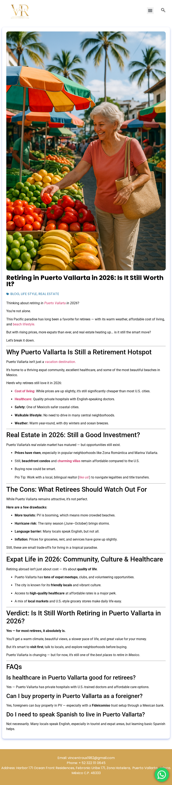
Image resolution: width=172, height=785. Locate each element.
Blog (14, 293)
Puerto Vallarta (55, 303)
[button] (150, 10)
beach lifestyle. (24, 324)
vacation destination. (60, 362)
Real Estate (48, 293)
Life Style (29, 293)
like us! (84, 477)
